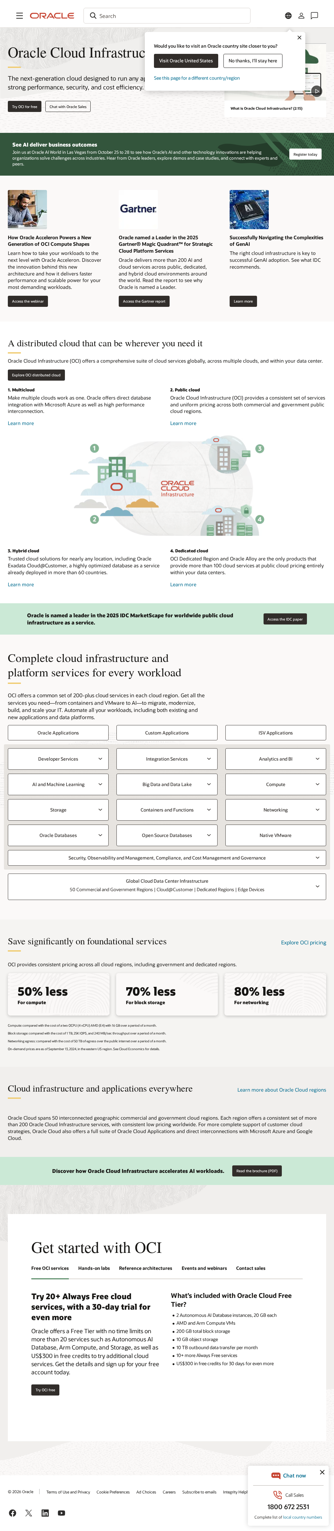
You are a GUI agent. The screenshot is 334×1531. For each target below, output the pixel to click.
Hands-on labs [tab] (94, 1268)
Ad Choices (146, 1491)
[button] (19, 16)
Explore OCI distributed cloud (36, 374)
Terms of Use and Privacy (68, 1491)
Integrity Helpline (238, 1491)
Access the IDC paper (285, 619)
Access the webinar (26, 301)
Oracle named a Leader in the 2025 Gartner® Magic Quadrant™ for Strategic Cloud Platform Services (166, 244)
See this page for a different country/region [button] (197, 78)
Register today (305, 154)
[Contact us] (314, 16)
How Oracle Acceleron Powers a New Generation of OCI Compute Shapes (49, 240)
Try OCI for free (24, 106)
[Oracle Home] (52, 15)
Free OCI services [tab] (50, 1268)
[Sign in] (301, 16)
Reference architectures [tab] (145, 1268)
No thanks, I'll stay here (253, 60)
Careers (169, 1491)
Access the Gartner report (142, 301)
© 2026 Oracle (20, 1491)
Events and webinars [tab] (204, 1268)
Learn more (241, 301)
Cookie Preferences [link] (113, 1491)
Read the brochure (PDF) (257, 1170)
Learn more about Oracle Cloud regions (281, 1089)
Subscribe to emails (199, 1491)
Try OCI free (45, 1389)
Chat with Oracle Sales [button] (68, 106)
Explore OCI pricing (303, 942)
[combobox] (167, 16)
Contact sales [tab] (251, 1268)
